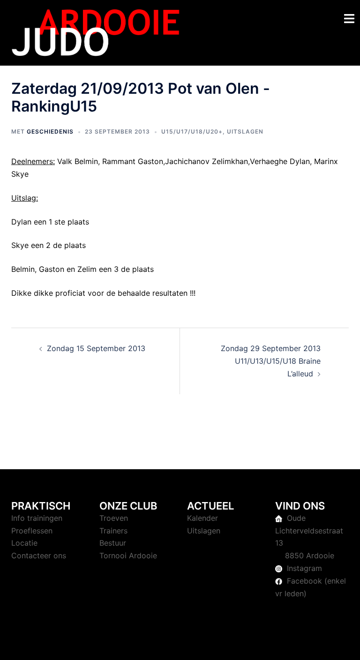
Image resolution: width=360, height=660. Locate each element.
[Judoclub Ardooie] (95, 32)
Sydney (210, 643)
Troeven (113, 518)
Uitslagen (245, 131)
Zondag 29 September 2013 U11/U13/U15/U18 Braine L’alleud (271, 361)
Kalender (202, 518)
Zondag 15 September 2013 (96, 348)
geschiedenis (50, 131)
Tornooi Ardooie (128, 555)
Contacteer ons (38, 555)
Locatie (24, 543)
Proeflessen (31, 530)
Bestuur (112, 543)
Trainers (113, 530)
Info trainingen (36, 518)
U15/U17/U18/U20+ (192, 131)
